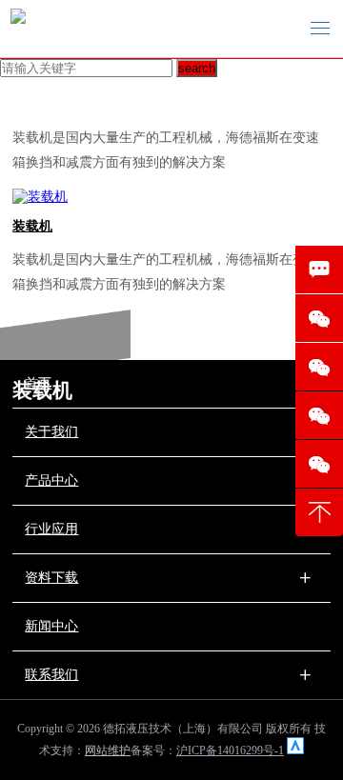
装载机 (32, 226)
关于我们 (51, 432)
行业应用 (51, 529)
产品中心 (51, 480)
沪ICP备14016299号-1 (230, 750)
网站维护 (108, 750)
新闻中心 (51, 626)
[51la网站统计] (295, 750)
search (196, 68)
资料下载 (51, 577)
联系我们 (51, 675)
